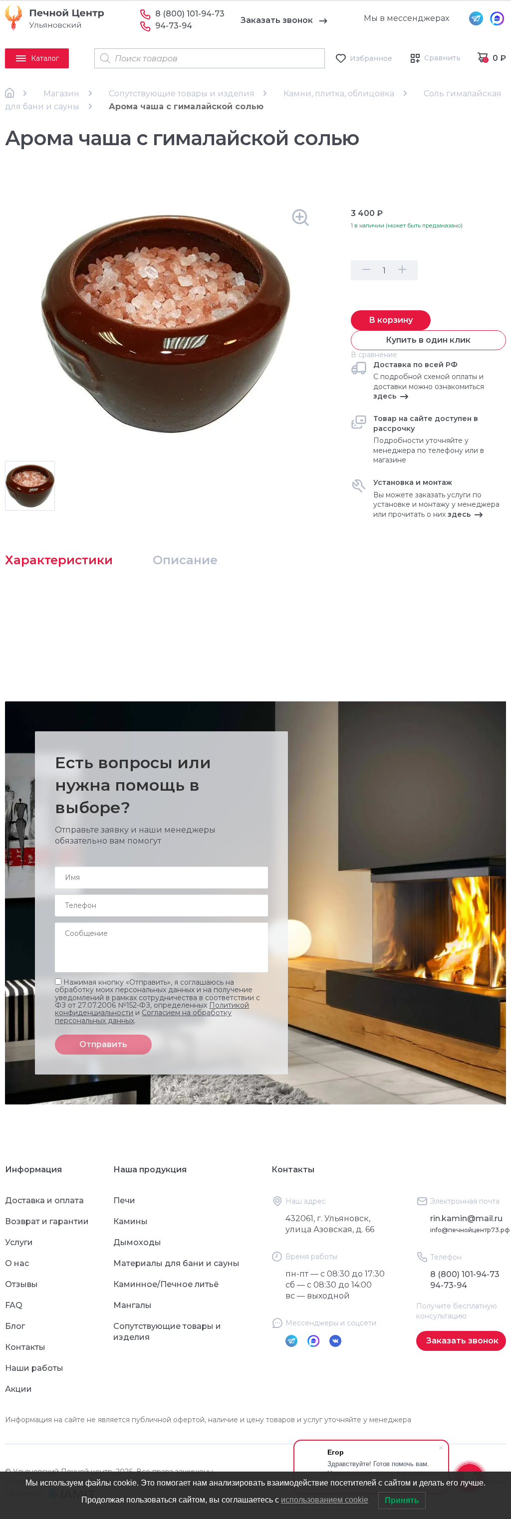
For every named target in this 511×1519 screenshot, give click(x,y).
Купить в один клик (428, 340)
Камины (130, 1221)
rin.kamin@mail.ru (466, 1218)
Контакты (25, 1347)
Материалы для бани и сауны (176, 1263)
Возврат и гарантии (47, 1221)
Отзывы (21, 1284)
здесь (384, 396)
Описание (185, 560)
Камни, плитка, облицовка (338, 93)
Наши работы (34, 1368)
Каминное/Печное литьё (166, 1284)
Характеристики (59, 560)
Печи (124, 1200)
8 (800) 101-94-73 (190, 13)
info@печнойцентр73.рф (470, 1230)
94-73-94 (173, 25)
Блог (15, 1326)
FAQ (13, 1305)
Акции (18, 1389)
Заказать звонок (277, 20)
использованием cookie (324, 1500)
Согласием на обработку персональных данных (143, 1016)
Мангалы (132, 1305)
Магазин (61, 93)
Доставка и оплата (44, 1200)
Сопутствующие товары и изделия (182, 93)
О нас (17, 1263)
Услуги (19, 1242)
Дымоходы (137, 1242)
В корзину (391, 320)
